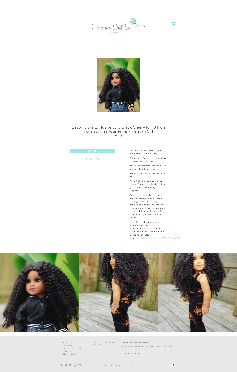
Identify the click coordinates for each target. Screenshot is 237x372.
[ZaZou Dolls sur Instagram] (74, 365)
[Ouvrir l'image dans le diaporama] (118, 85)
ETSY (79, 365)
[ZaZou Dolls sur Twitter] (66, 365)
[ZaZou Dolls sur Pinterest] (70, 365)
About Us (66, 342)
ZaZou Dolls (128, 365)
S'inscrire (167, 353)
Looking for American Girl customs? (103, 343)
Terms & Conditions (71, 348)
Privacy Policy (69, 351)
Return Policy (69, 354)
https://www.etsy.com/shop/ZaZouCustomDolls (158, 238)
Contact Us (67, 345)
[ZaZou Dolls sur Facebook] (61, 365)
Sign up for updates (135, 342)
